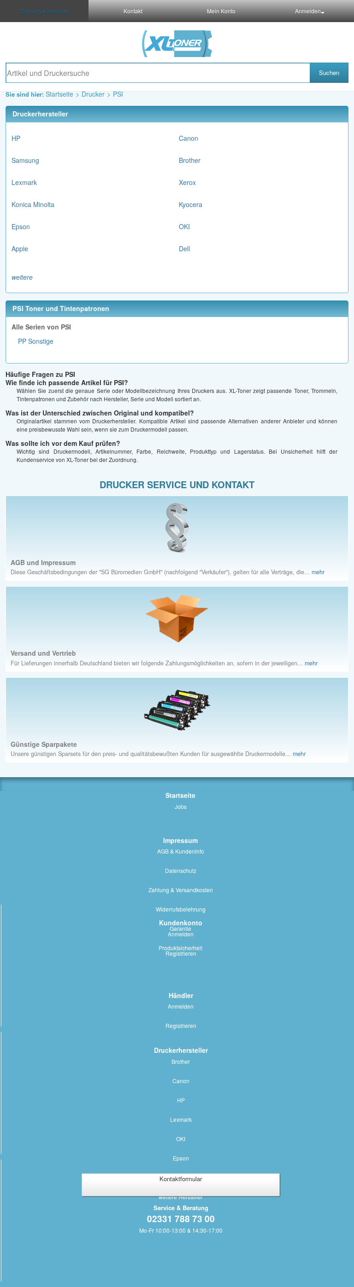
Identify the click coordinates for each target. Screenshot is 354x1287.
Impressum (180, 840)
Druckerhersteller (181, 1050)
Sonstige (40, 341)
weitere (22, 277)
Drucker (93, 93)
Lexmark (24, 182)
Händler (181, 995)
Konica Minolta (33, 204)
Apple (20, 248)
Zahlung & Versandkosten (180, 890)
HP (16, 138)
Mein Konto (221, 11)
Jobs (181, 806)
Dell (184, 248)
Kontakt (133, 11)
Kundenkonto (180, 922)
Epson (21, 226)
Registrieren (180, 953)
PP (22, 341)
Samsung (25, 160)
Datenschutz (180, 870)
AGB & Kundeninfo (180, 851)
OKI (184, 226)
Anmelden (308, 11)
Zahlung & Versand (44, 11)
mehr (318, 572)
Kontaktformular (180, 1178)
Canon (188, 138)
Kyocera (190, 204)
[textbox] (158, 73)
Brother (190, 160)
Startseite (59, 93)
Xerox (187, 182)
